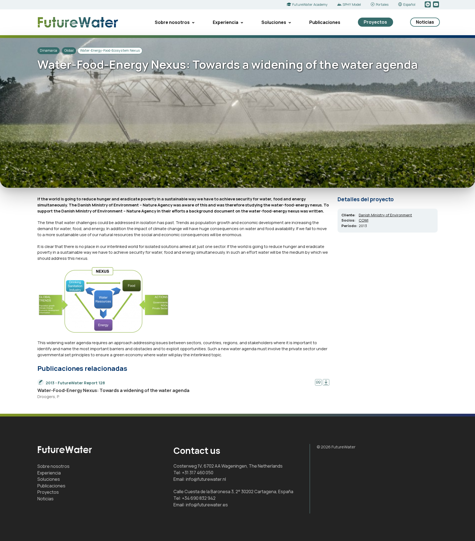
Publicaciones (324, 22)
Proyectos (375, 22)
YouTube (436, 4)
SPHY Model (352, 4)
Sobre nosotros (172, 22)
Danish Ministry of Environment (385, 214)
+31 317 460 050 (197, 473)
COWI (363, 220)
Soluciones (273, 22)
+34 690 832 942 (199, 498)
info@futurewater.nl (206, 479)
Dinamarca (48, 50)
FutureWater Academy (310, 4)
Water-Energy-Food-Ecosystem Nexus (110, 50)
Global (69, 50)
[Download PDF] (326, 382)
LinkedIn (428, 4)
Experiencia (225, 22)
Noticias (425, 22)
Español (409, 4)
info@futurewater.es (207, 505)
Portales (382, 4)
